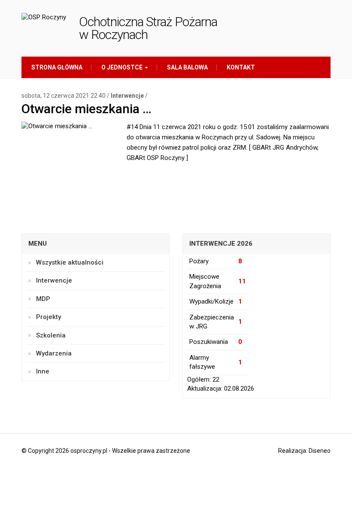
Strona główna (56, 67)
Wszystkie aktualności (69, 262)
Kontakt (240, 67)
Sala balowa (187, 67)
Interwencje (127, 95)
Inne (42, 371)
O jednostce (122, 67)
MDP (43, 299)
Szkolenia (51, 335)
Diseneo (320, 450)
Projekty (48, 317)
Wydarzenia (54, 353)
